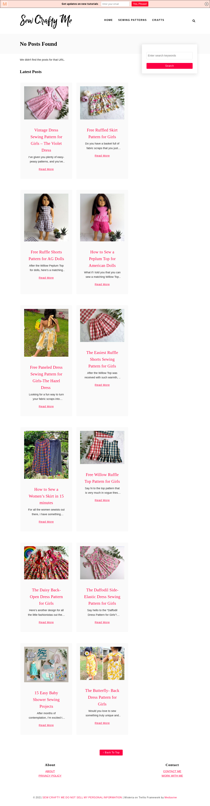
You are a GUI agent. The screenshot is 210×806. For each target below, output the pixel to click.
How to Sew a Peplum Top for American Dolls (102, 259)
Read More (46, 170)
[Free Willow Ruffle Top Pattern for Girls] (102, 447)
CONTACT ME (172, 771)
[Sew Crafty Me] (46, 20)
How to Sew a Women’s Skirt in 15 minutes (46, 496)
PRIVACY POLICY (50, 775)
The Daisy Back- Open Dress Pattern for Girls (46, 597)
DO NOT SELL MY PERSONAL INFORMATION (93, 797)
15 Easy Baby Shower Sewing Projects (46, 700)
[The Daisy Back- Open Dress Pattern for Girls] (46, 562)
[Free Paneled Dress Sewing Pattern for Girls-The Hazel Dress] (46, 333)
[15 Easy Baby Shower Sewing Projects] (46, 664)
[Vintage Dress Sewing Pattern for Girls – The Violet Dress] (46, 102)
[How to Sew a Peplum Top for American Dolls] (102, 217)
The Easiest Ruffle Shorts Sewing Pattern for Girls (102, 359)
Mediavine (170, 797)
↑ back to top (111, 752)
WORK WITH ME (172, 775)
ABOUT (50, 771)
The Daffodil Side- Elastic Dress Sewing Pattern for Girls (102, 597)
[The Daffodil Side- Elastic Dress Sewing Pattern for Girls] (102, 562)
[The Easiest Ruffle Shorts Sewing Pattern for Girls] (102, 325)
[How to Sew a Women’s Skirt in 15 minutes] (46, 455)
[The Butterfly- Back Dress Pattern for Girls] (102, 663)
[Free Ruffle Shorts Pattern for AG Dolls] (46, 217)
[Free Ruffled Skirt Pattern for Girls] (102, 102)
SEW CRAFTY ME (53, 797)
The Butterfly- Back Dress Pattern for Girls (102, 697)
